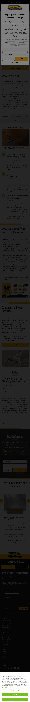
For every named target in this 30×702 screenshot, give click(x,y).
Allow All (15, 699)
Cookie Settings (15, 690)
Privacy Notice (7, 687)
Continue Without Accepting (15, 694)
